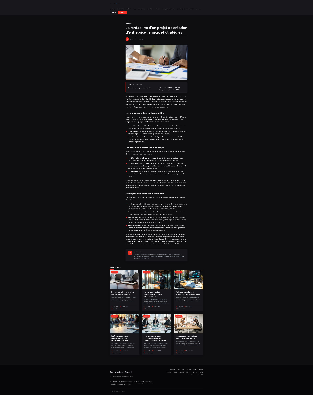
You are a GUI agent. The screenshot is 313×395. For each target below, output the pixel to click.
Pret (134, 9)
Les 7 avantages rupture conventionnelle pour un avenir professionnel (120, 338)
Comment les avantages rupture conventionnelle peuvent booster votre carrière (155, 338)
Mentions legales (195, 374)
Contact (122, 12)
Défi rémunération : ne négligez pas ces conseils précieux (122, 293)
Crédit (129, 9)
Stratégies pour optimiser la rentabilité (169, 89)
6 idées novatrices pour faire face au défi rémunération (186, 337)
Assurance (121, 9)
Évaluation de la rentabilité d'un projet (169, 87)
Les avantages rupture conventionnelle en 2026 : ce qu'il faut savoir (153, 294)
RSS (202, 374)
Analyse (157, 9)
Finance (150, 9)
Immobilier (141, 9)
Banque (164, 9)
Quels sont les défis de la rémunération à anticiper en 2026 (188, 293)
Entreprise (190, 9)
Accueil (112, 9)
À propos (113, 12)
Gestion (172, 9)
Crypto (198, 9)
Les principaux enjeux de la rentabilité (140, 88)
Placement (180, 9)
